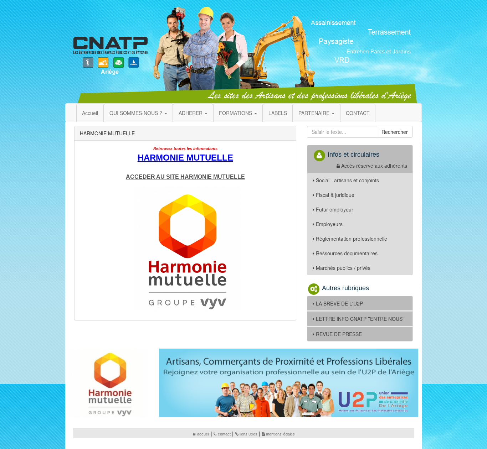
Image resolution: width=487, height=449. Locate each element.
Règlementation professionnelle (351, 238)
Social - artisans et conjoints (347, 180)
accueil (203, 434)
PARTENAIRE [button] (314, 112)
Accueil (90, 112)
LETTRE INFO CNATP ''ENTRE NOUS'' (360, 318)
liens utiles (248, 434)
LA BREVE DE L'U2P (339, 303)
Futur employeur (334, 209)
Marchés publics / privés (343, 267)
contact (224, 434)
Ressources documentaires (347, 253)
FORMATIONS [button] (236, 112)
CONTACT (358, 112)
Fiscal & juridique (335, 194)
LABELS (277, 112)
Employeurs (329, 224)
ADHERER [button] (191, 112)
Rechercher (394, 131)
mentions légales (280, 434)
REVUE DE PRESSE (339, 334)
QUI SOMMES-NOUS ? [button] (136, 112)
